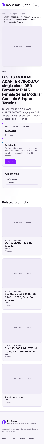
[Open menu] (36, 4)
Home (4, 14)
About (31, 438)
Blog (13, 438)
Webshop (5, 438)
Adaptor (22, 14)
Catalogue (13, 14)
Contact (23, 438)
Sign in (27, 5)
